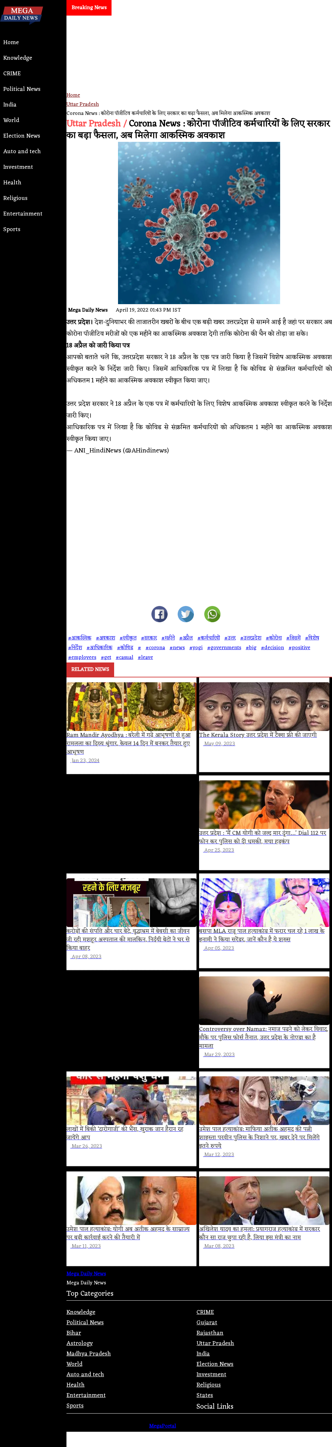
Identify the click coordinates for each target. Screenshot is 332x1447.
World (11, 120)
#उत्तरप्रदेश (250, 638)
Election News (21, 136)
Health (12, 183)
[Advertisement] (199, 76)
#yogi (196, 647)
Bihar (73, 1333)
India (10, 105)
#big (251, 647)
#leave (145, 657)
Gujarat (206, 1322)
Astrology (79, 1343)
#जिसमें (293, 638)
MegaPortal (162, 1426)
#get (106, 657)
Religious (15, 198)
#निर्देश (75, 647)
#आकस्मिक (79, 638)
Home (11, 42)
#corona (155, 647)
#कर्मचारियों (208, 638)
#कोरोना (274, 638)
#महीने (168, 638)
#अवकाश (105, 638)
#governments (224, 647)
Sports (11, 229)
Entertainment (22, 214)
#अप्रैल (186, 638)
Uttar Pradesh (82, 104)
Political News (22, 89)
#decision (272, 647)
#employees (82, 657)
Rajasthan (209, 1333)
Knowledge (17, 58)
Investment (18, 167)
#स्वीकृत (128, 638)
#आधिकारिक (100, 647)
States (204, 1395)
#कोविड (125, 647)
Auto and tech (22, 151)
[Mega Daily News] (21, 30)
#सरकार (149, 638)
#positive (299, 647)
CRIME (12, 73)
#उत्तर (230, 638)
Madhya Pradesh (88, 1354)
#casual (124, 657)
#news (177, 647)
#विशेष (312, 638)
